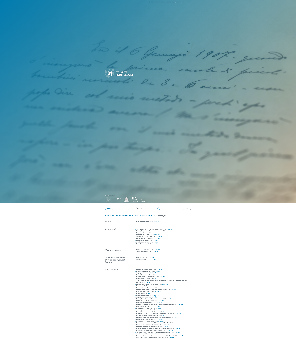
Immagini (157, 2)
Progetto (182, 2)
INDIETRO (109, 208)
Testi (152, 2)
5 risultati (156, 242)
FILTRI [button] (187, 208)
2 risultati (159, 236)
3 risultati (157, 234)
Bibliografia (175, 2)
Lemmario (168, 2)
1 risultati (156, 221)
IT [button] (188, 2)
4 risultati (155, 233)
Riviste (163, 2)
